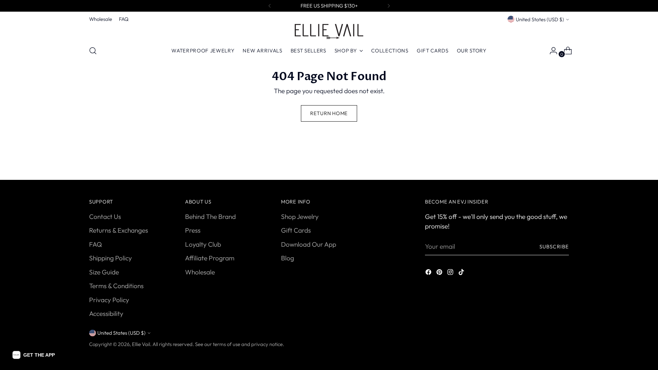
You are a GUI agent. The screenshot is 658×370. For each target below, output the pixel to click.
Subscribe (554, 246)
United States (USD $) (540, 19)
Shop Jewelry (300, 216)
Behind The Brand (210, 216)
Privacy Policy (109, 300)
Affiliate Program (209, 258)
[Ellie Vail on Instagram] (451, 273)
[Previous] (269, 6)
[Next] (388, 6)
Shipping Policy (110, 258)
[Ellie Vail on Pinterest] (440, 273)
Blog (287, 258)
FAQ (95, 244)
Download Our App (308, 244)
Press (192, 230)
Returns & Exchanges (118, 230)
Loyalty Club (203, 244)
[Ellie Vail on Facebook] (429, 273)
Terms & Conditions (116, 286)
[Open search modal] (93, 51)
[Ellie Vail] (329, 31)
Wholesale (200, 272)
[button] (33, 355)
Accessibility (106, 313)
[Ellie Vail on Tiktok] (462, 273)
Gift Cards (296, 230)
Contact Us (105, 216)
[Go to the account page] (551, 51)
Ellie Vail (141, 344)
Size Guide (104, 272)
